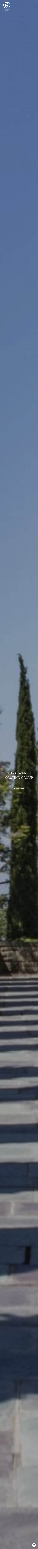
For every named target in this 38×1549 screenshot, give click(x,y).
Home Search (19, 788)
